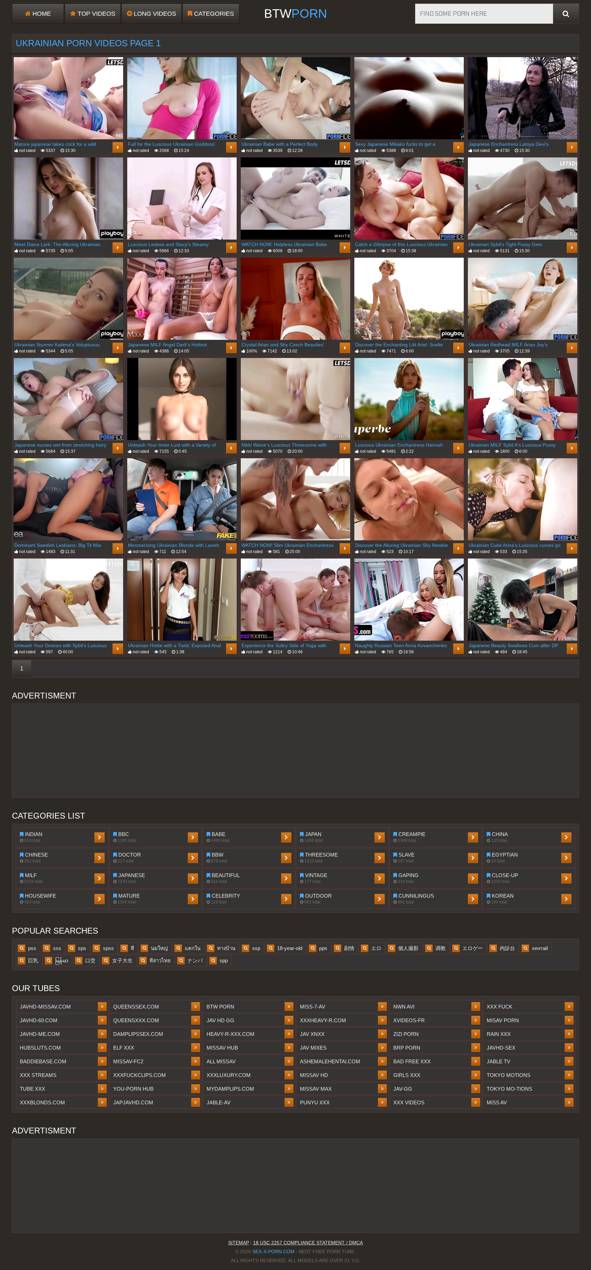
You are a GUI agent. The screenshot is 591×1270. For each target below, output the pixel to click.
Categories (213, 13)
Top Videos (95, 13)
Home (41, 13)
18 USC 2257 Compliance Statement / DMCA (308, 1242)
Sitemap (238, 1242)
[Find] (566, 14)
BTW (295, 14)
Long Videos (154, 13)
